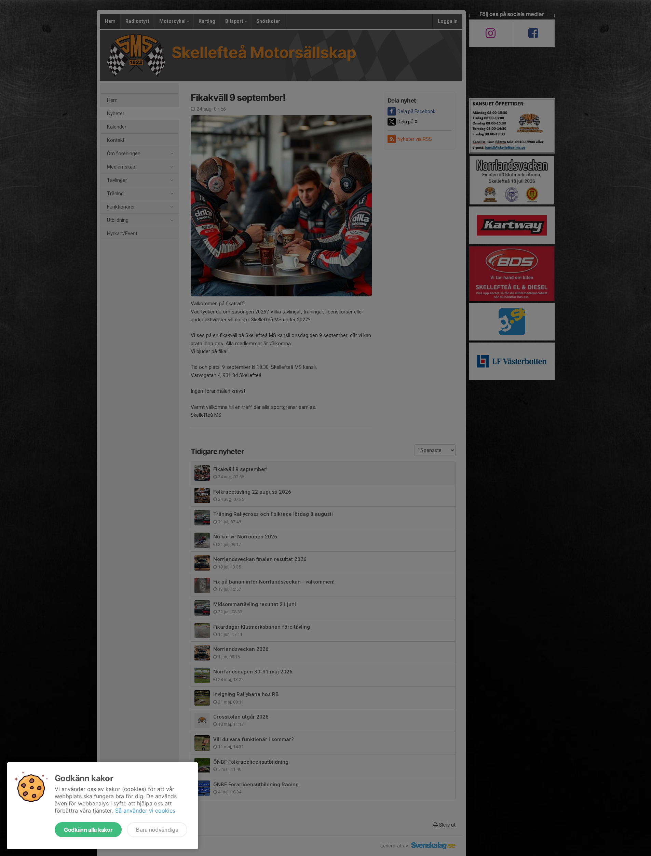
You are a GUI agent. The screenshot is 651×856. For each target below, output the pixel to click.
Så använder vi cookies (145, 810)
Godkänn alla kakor (88, 829)
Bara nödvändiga (157, 829)
